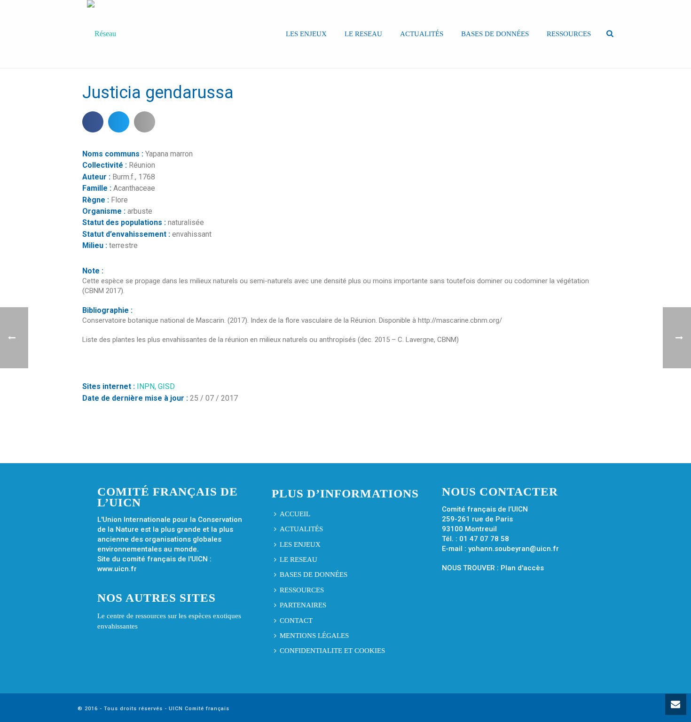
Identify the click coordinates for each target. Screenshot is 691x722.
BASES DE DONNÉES (495, 34)
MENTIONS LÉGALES (314, 635)
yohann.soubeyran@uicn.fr (513, 548)
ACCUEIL (295, 514)
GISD (166, 386)
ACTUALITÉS (421, 34)
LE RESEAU (363, 34)
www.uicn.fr (117, 569)
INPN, (147, 386)
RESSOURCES (569, 34)
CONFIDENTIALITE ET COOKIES (332, 650)
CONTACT (296, 620)
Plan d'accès (522, 568)
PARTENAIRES (303, 605)
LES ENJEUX (306, 34)
